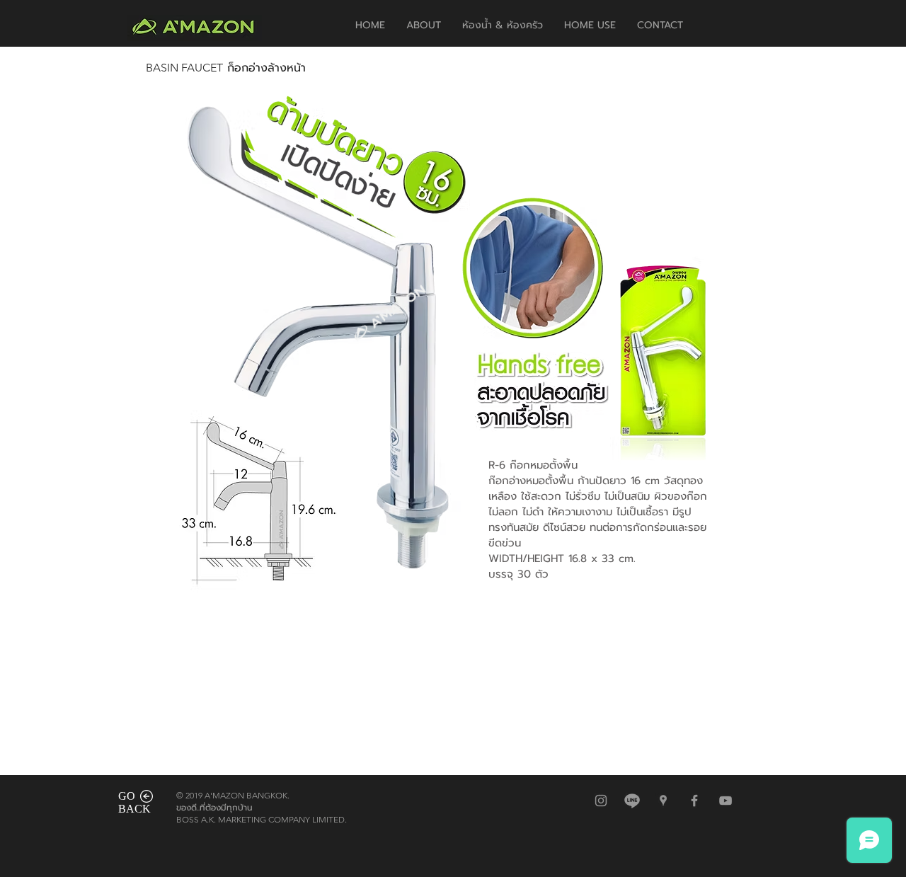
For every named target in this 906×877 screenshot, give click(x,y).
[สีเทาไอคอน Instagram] (601, 800)
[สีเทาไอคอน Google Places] (663, 800)
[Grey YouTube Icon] (725, 800)
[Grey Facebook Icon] (694, 800)
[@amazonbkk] (632, 800)
